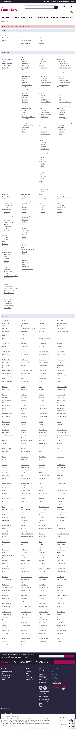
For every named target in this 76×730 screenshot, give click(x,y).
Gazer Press (23, 435)
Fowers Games (24, 419)
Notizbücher (43, 213)
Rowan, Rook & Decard (26, 574)
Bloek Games (5, 362)
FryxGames (23, 421)
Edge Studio (60, 402)
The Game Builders (6, 614)
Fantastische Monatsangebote (64, 196)
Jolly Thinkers (60, 470)
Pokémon (23, 213)
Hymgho (4, 462)
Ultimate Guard (25, 266)
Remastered (7, 218)
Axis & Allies (62, 110)
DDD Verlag (41, 389)
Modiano (23, 517)
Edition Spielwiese (6, 405)
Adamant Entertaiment (62, 331)
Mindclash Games (43, 512)
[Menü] (74, 719)
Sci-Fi (42, 155)
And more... (61, 125)
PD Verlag (41, 544)
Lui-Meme (4, 501)
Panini (22, 544)
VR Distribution (42, 630)
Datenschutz (29, 671)
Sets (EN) (24, 234)
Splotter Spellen (61, 593)
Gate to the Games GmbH (8, 435)
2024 (60, 93)
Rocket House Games (62, 571)
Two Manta (4, 622)
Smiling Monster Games (7, 587)
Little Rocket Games (43, 493)
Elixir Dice (41, 405)
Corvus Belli (5, 384)
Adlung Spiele (24, 334)
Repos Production (61, 568)
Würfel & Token (44, 116)
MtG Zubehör (25, 203)
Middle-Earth (44, 80)
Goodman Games (43, 443)
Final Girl (61, 121)
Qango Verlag (5, 563)
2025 (60, 91)
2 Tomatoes (41, 323)
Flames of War (42, 108)
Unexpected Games (25, 625)
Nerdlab (4, 528)
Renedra (43, 163)
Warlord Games (24, 93)
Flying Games (24, 416)
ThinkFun (59, 614)
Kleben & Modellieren (26, 127)
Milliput (24, 129)
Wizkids (42, 172)
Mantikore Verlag (43, 504)
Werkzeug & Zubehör (27, 63)
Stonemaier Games (43, 598)
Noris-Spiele (5, 533)
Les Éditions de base (25, 490)
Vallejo (22, 59)
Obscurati (4, 536)
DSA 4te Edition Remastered (10, 231)
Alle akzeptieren (63, 717)
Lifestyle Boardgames (62, 490)
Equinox (4, 408)
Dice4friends (24, 394)
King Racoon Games (25, 478)
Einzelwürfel (44, 199)
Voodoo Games (6, 630)
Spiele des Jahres (61, 87)
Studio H (41, 601)
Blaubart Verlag (60, 359)
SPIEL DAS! (41, 590)
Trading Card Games (7, 65)
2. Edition (6, 239)
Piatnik (40, 549)
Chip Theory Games (43, 376)
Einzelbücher (25, 226)
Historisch (43, 159)
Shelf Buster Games (61, 579)
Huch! (40, 459)
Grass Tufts (25, 104)
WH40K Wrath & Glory (9, 290)
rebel (22, 566)
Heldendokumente (8, 222)
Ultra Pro (4, 625)
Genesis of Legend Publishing (64, 435)
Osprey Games (24, 541)
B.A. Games (23, 351)
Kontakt (72, 1)
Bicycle (40, 357)
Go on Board (5, 443)
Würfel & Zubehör (45, 136)
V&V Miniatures (6, 628)
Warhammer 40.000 (45, 72)
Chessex (23, 376)
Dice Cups (43, 209)
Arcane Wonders (61, 341)
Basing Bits (25, 106)
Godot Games (24, 443)
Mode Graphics (5, 517)
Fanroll (40, 411)
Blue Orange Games (43, 362)
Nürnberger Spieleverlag (63, 533)
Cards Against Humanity (64, 112)
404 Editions (23, 326)
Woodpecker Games (43, 638)
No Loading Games (6, 531)
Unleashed (24, 251)
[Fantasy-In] (10, 9)
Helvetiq (4, 456)
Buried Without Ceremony (27, 370)
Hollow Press (5, 459)
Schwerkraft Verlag (6, 579)
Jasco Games (5, 470)
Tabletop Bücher (44, 187)
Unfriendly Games (43, 625)
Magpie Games (5, 504)
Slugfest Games (42, 584)
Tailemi (59, 606)
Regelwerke (7, 199)
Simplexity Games (25, 582)
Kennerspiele (62, 74)
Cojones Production (7, 381)
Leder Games (5, 488)
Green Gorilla (42, 446)
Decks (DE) (24, 243)
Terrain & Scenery (45, 148)
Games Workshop (45, 170)
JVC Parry (41, 472)
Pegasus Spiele (42, 547)
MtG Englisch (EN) (26, 201)
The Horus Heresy (45, 74)
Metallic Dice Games (25, 509)
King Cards (4, 478)
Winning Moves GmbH (7, 636)
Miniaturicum (60, 512)
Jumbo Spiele (24, 472)
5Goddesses (60, 326)
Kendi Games (60, 475)
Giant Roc (41, 437)
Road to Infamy (42, 571)
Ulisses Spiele (42, 622)
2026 (60, 89)
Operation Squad (6, 541)
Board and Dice (60, 362)
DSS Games (5, 402)
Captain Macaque (61, 370)
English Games (60, 108)
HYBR (58, 459)
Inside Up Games (61, 464)
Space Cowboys (6, 590)
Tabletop (4, 61)
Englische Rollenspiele (7, 252)
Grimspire (23, 448)
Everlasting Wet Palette (27, 89)
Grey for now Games (62, 446)
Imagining (4, 464)
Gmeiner (59, 440)
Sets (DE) (24, 232)
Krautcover (23, 110)
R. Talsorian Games (61, 563)
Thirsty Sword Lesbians (9, 282)
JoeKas (40, 470)
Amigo (58, 338)
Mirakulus (4, 514)
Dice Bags (43, 205)
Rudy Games (5, 576)
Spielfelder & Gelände (46, 101)
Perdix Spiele (5, 549)
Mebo (22, 506)
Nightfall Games (61, 528)
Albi (58, 334)
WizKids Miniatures (8, 203)
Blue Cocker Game (25, 362)
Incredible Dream (25, 464)
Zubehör (43, 106)
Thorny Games (5, 617)
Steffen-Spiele (5, 598)
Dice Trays (43, 211)
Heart (5, 267)
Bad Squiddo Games (43, 351)
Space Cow (59, 587)
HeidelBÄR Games (25, 454)
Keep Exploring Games (44, 475)
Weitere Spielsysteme (46, 82)
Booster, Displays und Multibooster (27, 216)
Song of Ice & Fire (43, 138)
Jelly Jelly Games (25, 470)
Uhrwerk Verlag (24, 622)
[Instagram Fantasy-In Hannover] (41, 687)
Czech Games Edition (62, 386)
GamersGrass (24, 97)
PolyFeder (41, 555)
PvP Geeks (41, 560)
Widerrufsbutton (70, 662)
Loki (3, 496)
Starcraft (41, 63)
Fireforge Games (6, 416)
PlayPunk (59, 552)
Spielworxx (41, 593)
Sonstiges (4, 69)
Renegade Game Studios (44, 568)
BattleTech (41, 93)
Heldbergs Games (43, 454)
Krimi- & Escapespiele (64, 65)
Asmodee (4, 346)
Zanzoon (59, 641)
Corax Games (60, 381)
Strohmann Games (6, 601)
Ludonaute (41, 498)
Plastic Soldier (24, 552)
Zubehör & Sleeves (25, 258)
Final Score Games (61, 413)
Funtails (41, 424)
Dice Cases (43, 207)
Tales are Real (5, 609)
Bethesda (4, 357)
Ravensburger (5, 566)
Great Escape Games (25, 446)
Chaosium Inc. (5, 376)
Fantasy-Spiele (62, 61)
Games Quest (24, 432)
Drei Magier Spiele (61, 400)
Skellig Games (5, 584)
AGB (27, 673)
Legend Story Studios (26, 488)
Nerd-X (58, 525)
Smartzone (59, 584)
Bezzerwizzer (24, 357)
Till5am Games (24, 617)
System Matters (6, 606)
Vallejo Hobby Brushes (27, 125)
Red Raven (41, 566)
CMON (3, 378)
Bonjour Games (24, 368)
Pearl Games (5, 547)
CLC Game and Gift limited (63, 376)
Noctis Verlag (24, 531)
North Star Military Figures (27, 533)
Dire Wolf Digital (61, 394)
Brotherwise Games (7, 370)
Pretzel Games (60, 558)
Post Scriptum (24, 558)
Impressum (29, 677)
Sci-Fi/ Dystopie (8, 299)
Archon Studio (5, 343)
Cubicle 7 (23, 386)
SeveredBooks (42, 579)
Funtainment (60, 424)
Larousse (41, 483)
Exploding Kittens (6, 411)
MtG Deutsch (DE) (26, 199)
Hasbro (40, 451)
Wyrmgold (4, 641)
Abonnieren (69, 656)
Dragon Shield (62, 129)
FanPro (22, 411)
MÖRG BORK (7, 269)
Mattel (3, 506)
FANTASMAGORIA (61, 411)
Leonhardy (4, 490)
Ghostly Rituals (24, 437)
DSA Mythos (7, 228)
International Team (25, 467)
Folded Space (5, 419)
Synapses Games (61, 603)
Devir (40, 392)
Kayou (22, 475)
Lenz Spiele (60, 488)
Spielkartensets (7, 220)
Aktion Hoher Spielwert (62, 104)
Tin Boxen (24, 221)
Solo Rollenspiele (8, 303)
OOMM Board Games (62, 539)
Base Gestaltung (26, 95)
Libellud (41, 490)
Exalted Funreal (60, 408)
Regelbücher (44, 131)
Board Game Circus (25, 365)
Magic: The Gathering (25, 196)
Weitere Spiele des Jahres (65, 101)
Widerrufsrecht (29, 679)
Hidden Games (24, 456)
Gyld (40, 448)
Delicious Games (6, 392)
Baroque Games (6, 354)
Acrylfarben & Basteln (62, 199)
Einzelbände (7, 248)
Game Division (60, 427)
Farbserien (24, 61)
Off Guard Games (43, 536)
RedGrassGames (24, 87)
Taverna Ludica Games (27, 268)
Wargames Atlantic (6, 633)
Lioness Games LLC (25, 493)
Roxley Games (42, 574)
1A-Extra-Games (24, 323)
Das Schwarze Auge (6, 209)
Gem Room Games (43, 435)
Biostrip (59, 357)
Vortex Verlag (24, 630)
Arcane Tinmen (24, 341)
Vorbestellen (44, 67)
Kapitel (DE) (25, 207)
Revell (3, 571)
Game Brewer (42, 427)
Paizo (3, 544)
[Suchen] (56, 7)
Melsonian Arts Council (7, 509)
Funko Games (5, 424)
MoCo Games (60, 514)
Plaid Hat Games (61, 549)
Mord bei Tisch (60, 520)
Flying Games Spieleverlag (45, 416)
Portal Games (5, 558)
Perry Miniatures (24, 549)
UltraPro (24, 264)
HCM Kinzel (60, 451)
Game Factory (5, 429)
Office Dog (59, 536)
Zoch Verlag (5, 644)
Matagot (59, 504)
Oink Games (23, 539)
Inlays (60, 133)
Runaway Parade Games (26, 576)
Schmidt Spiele (60, 576)
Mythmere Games (6, 525)
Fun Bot (41, 421)
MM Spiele (41, 514)
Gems (42, 216)
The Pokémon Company (44, 614)
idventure (23, 462)
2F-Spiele (4, 326)
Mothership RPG (8, 271)
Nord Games (42, 531)
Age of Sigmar (44, 76)
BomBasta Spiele (61, 365)
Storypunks (59, 598)
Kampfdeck (25, 219)
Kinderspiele (62, 69)
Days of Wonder (24, 389)
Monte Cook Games (61, 517)
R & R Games (42, 563)
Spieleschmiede (6, 593)
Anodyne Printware (6, 341)
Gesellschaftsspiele (7, 63)
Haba (58, 448)
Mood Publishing (24, 520)
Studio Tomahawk (6, 603)
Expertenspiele (62, 76)
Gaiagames (4, 427)
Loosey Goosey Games (44, 496)
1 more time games (6, 320)
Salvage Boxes (44, 99)
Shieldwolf (4, 582)
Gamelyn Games (43, 429)
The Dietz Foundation (26, 611)
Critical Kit (59, 384)
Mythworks (23, 525)
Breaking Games (61, 368)
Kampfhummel (60, 472)
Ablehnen (63, 724)
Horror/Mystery (7, 301)
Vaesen (6, 284)
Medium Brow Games (44, 506)
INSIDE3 (4, 467)
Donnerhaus (42, 397)
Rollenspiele (5, 67)
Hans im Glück (5, 451)
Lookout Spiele (24, 496)
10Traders (23, 320)
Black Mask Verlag (43, 359)
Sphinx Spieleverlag (25, 590)
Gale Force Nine (24, 427)
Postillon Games (43, 558)
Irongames (41, 467)
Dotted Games (60, 397)
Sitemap (28, 675)
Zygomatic (23, 644)
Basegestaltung (26, 76)
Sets (42, 129)
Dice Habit (4, 394)
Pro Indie (4, 560)
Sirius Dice (41, 582)
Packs (42, 97)
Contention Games (25, 381)
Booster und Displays (27, 241)
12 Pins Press (60, 320)
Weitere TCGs (24, 256)
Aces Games (60, 328)
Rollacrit (4, 574)
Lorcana (22, 205)
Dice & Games (60, 392)
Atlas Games (42, 346)
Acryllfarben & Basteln (7, 59)
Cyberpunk (6, 260)
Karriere (3, 679)
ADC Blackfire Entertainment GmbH (9, 334)
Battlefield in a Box (45, 168)
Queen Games (24, 563)
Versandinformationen (6, 677)
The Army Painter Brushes (28, 123)
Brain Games (42, 368)
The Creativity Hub (6, 611)
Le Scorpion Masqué (61, 483)
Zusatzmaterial (60, 127)
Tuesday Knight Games (44, 619)
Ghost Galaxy (5, 437)
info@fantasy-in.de (43, 662)
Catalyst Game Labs (25, 373)
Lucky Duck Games (6, 498)
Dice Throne (61, 114)
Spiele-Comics (7, 307)
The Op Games (24, 614)
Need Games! (42, 525)
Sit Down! (59, 582)
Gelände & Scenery (45, 84)
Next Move (23, 528)
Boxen (23, 224)
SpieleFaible (60, 590)
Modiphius (41, 517)
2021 (60, 99)
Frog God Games (61, 419)
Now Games (42, 533)
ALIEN (5, 256)
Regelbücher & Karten (46, 114)
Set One (24, 253)
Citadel (22, 80)
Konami (4, 481)
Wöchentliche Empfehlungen (64, 106)
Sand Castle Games (43, 576)
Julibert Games (6, 472)
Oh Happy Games (6, 539)
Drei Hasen (41, 400)
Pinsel (23, 74)
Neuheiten (43, 69)
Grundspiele (43, 95)
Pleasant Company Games (8, 555)
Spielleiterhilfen (6, 245)
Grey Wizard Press (6, 448)
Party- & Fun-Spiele (63, 63)
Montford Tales (5, 520)
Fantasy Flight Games (7, 413)
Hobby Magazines (45, 189)
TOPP (58, 617)
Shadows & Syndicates (64, 119)
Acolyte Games (5, 331)
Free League (42, 419)
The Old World (44, 78)
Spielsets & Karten (45, 112)
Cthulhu (4, 241)
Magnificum (59, 501)
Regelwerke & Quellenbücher (47, 104)
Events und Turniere (64, 1)
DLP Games (23, 397)
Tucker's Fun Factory (25, 619)
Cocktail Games (42, 378)
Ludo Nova (23, 498)
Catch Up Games (43, 373)
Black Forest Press (6, 359)
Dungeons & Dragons (7, 196)
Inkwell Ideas (42, 464)
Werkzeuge (25, 72)
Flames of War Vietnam (46, 121)
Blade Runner (7, 258)
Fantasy (42, 157)
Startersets (43, 146)
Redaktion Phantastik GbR (63, 566)
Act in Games (42, 331)
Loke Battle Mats (61, 493)
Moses (40, 523)
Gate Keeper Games (61, 432)
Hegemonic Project (6, 454)
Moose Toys (41, 520)
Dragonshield (25, 260)
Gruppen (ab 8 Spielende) (65, 82)
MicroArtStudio (42, 509)
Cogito (58, 378)
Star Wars (41, 140)
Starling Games (42, 595)
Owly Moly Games (61, 541)
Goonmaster (43, 61)
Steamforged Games (62, 595)
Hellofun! (59, 454)
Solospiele (61, 78)
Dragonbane (7, 263)
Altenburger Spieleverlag (44, 338)
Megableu (59, 506)
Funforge (59, 421)
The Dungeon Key (61, 611)
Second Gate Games (25, 579)
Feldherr (43, 191)
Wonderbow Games (25, 638)
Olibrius (41, 539)
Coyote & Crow (24, 384)
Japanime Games (61, 467)
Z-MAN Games (42, 641)
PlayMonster (42, 552)
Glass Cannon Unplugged (26, 440)
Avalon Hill (59, 349)
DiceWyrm (41, 394)
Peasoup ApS (24, 547)
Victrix (58, 628)
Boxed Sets (25, 99)
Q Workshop (60, 560)
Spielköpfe (23, 593)
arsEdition (59, 343)
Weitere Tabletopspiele (44, 153)
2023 (60, 95)
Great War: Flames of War (46, 123)
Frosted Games (6, 421)
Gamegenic (61, 131)
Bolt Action (41, 125)
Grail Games (5, 446)
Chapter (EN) (25, 209)
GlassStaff (41, 440)
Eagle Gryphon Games (44, 402)
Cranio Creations (43, 384)
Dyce (22, 402)
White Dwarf (43, 91)
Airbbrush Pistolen (26, 119)
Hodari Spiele (60, 456)
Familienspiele (62, 72)
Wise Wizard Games (43, 636)
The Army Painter (25, 67)
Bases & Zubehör (45, 87)
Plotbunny (23, 555)
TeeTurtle (41, 609)
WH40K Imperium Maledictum (11, 288)
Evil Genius (23, 408)
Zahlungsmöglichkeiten (6, 675)
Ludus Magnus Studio (62, 498)
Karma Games (5, 475)
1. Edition (6, 237)
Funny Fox (23, 424)
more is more (5, 523)
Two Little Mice (60, 619)
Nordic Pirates (60, 531)
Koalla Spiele (42, 478)
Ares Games (23, 343)
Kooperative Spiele (63, 84)
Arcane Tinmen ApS (43, 341)
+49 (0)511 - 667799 (24, 662)
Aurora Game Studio (25, 349)
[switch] (71, 728)
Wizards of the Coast (62, 636)
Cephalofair (60, 373)
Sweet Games (42, 603)
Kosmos (41, 481)
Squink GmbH (24, 595)
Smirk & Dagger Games (26, 587)
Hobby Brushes (25, 65)
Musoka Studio (60, 523)
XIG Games (23, 641)
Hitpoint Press (42, 456)
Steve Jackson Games (26, 598)
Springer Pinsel (5, 595)
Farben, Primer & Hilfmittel (28, 116)
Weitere (42, 165)
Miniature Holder (26, 91)
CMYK (22, 378)
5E (4, 201)
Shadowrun (5, 243)
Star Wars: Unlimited (25, 230)
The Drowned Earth (43, 611)
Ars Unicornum (42, 343)
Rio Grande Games (25, 571)
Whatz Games (60, 633)
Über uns (3, 673)
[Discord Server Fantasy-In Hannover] (41, 704)
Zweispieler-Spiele (63, 80)
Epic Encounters (8, 205)
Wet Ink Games (42, 633)
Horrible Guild (24, 459)
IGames (59, 462)
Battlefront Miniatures (44, 354)
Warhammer (42, 65)
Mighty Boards (5, 512)
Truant (3, 619)
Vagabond (23, 628)
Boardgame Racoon (43, 365)
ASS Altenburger (24, 346)
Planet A (4, 552)
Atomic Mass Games (7, 349)
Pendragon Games (61, 547)
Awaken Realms (6, 351)
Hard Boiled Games (25, 451)
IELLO (40, 462)
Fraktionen (43, 110)
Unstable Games (61, 625)
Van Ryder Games (43, 628)
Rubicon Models (61, 574)
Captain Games (42, 370)
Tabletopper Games (43, 606)
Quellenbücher (7, 213)
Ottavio (40, 541)
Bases (42, 185)
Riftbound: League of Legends (28, 249)
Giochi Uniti (5, 440)
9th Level (4, 328)
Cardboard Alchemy (7, 373)
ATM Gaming (60, 346)
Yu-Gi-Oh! (23, 239)
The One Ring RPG (8, 277)
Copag (40, 381)
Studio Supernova (61, 601)
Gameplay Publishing (62, 429)
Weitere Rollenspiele (9, 292)
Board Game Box (6, 365)
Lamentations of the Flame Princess (27, 484)
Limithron (4, 493)
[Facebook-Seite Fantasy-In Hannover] (45, 687)
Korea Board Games (25, 481)
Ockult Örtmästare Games (27, 536)
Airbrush (23, 114)
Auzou (40, 349)
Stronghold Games (25, 601)
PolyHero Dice (60, 555)
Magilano (41, 501)
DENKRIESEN (24, 392)
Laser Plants (25, 101)
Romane (6, 224)
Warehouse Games (61, 630)
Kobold (58, 478)
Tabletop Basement (25, 606)
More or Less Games (25, 523)
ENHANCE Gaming (61, 405)
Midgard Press (60, 509)
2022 (60, 97)
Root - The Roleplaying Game (11, 275)
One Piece (23, 247)
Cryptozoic (4, 386)
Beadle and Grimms (61, 354)
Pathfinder (4, 235)
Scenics (24, 112)
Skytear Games (24, 584)
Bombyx (4, 368)
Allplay (22, 338)
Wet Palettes (25, 78)
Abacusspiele (42, 328)
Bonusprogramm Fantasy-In (51, 1)
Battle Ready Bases (26, 108)
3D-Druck (41, 59)
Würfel (40, 196)
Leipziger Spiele (42, 488)
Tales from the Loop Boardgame (66, 123)
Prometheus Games (25, 560)
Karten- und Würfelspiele (65, 67)
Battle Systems (24, 354)
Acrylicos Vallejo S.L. (25, 331)
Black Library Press (25, 359)
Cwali (40, 386)
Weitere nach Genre (7, 295)
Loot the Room (60, 496)
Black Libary (43, 89)
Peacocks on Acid (61, 544)
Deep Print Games (61, 389)
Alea (3, 338)
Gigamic (59, 437)
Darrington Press (6, 389)
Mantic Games (24, 504)
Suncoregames (24, 603)
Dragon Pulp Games (6, 400)
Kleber (23, 131)
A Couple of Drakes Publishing (28, 328)
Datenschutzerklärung (23, 656)
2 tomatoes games (61, 323)
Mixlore (22, 514)
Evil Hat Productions (43, 408)
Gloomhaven (62, 116)
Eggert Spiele (24, 405)
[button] (71, 7)
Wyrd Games (60, 638)
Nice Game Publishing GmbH (45, 528)
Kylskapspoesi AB (6, 483)
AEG (40, 334)
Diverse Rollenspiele (9, 305)
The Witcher (7, 280)
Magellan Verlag (24, 501)
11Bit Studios (42, 320)
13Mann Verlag (5, 323)
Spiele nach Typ (60, 59)
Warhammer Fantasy (9, 286)
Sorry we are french (43, 587)
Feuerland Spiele (43, 413)
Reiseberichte (7, 226)
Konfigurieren (63, 720)
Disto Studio (5, 397)
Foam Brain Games (61, 416)
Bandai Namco (60, 351)
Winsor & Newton (25, 636)
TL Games (41, 617)
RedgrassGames (6, 568)
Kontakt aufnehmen (59, 662)
